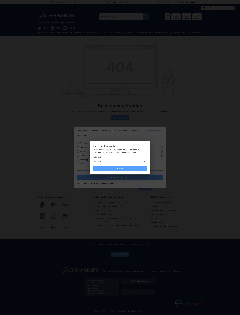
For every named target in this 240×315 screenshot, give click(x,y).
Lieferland (97, 157)
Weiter (120, 169)
